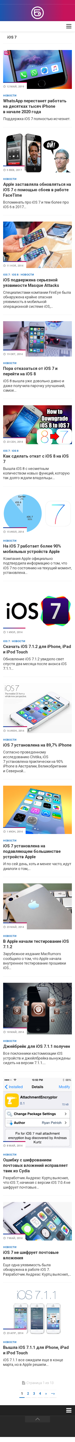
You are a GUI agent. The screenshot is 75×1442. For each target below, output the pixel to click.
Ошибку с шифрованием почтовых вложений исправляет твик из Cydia (35, 1165)
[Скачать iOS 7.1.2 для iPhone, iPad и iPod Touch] (37, 611)
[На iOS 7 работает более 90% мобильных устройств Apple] (37, 513)
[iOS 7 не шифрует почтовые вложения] (37, 1221)
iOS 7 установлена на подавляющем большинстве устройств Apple (32, 851)
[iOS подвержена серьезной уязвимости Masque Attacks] (37, 245)
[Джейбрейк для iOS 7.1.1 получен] (37, 1009)
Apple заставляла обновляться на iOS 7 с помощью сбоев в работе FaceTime (37, 190)
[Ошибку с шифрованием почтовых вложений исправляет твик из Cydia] (37, 1113)
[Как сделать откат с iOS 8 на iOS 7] (37, 424)
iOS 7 (6, 274)
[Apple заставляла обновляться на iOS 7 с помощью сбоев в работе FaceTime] (37, 152)
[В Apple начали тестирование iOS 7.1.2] (37, 906)
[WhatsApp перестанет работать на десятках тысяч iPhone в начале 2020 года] (37, 69)
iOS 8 (15, 274)
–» (53, 1394)
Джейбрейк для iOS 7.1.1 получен (36, 1046)
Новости (9, 95)
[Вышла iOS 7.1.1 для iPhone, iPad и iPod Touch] (37, 1312)
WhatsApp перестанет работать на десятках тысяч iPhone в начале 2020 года (34, 106)
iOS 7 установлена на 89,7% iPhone (37, 745)
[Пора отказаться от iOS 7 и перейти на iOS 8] (37, 339)
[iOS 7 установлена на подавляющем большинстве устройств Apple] (37, 810)
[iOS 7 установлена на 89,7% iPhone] (37, 708)
